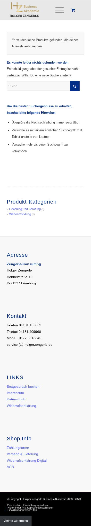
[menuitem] (58, 10)
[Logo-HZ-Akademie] (38, 10)
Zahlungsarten (18, 448)
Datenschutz (16, 399)
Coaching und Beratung (25, 209)
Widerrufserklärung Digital (27, 460)
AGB (10, 467)
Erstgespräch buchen (23, 386)
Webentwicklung (20, 214)
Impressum (15, 393)
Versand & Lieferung (22, 454)
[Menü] (57, 10)
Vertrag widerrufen (16, 521)
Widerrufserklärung (21, 406)
